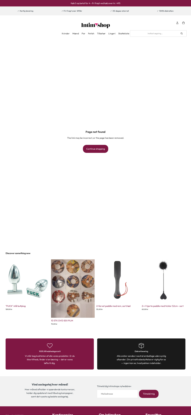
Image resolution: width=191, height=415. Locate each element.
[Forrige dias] (100, 281)
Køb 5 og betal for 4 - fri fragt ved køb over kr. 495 (95, 3)
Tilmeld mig (149, 393)
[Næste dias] (136, 281)
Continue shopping (95, 148)
